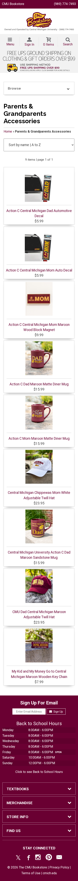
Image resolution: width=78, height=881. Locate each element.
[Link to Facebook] (28, 858)
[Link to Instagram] (38, 858)
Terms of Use (30, 873)
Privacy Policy (59, 867)
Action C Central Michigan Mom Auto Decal (39, 270)
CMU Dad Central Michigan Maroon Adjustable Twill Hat (39, 614)
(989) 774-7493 (65, 4)
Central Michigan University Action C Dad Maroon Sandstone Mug (39, 555)
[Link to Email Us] (59, 858)
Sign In (29, 44)
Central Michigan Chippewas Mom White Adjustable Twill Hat (39, 495)
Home (8, 131)
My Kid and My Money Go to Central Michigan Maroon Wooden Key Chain (39, 674)
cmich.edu (50, 873)
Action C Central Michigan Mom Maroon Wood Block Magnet (39, 327)
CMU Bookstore (13, 4)
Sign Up (58, 711)
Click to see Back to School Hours (39, 772)
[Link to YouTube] (49, 858)
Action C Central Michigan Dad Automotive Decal (39, 213)
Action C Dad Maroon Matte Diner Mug (39, 384)
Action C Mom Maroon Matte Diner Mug (39, 438)
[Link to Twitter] (18, 858)
